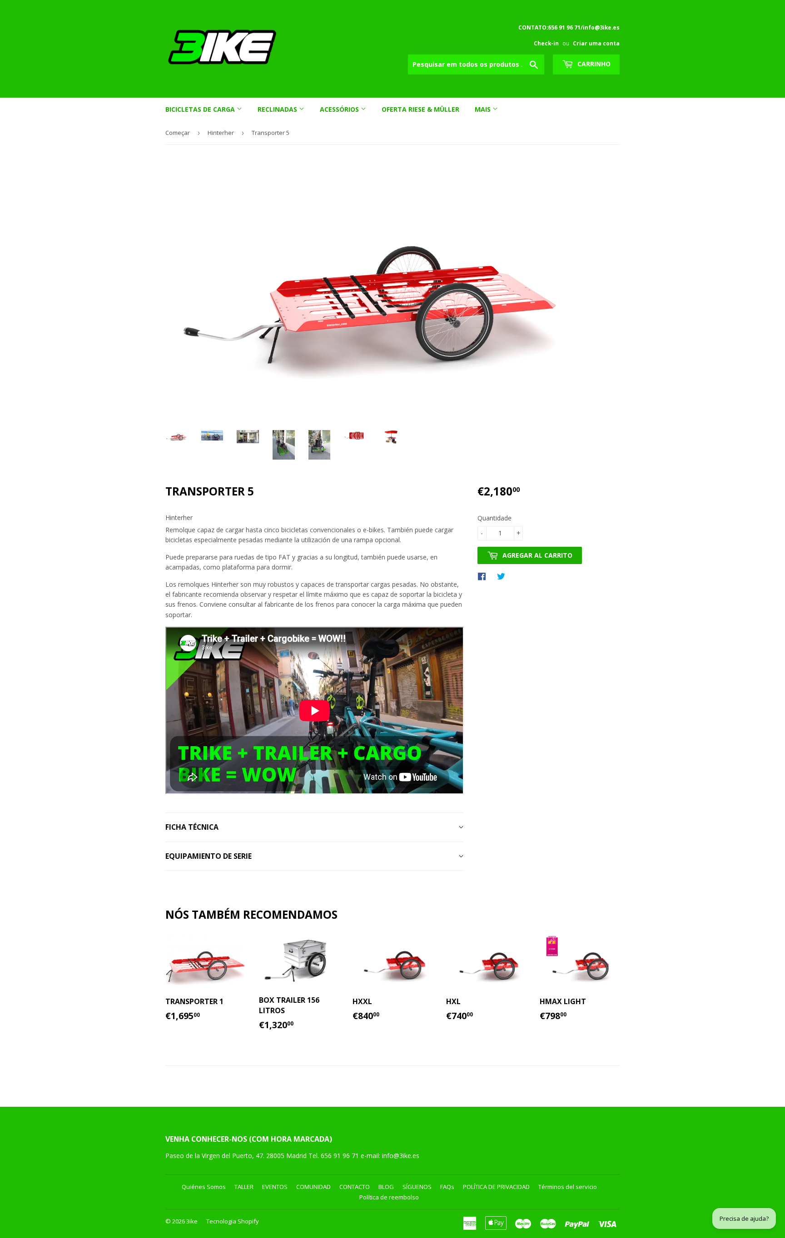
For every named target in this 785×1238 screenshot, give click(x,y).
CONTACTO (354, 1187)
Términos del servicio (567, 1187)
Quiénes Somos (204, 1187)
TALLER (243, 1187)
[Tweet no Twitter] (503, 576)
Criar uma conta (596, 43)
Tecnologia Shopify (232, 1221)
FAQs (447, 1187)
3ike (192, 1221)
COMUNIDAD (313, 1187)
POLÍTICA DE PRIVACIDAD (496, 1187)
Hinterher (221, 133)
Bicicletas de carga (201, 109)
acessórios (340, 109)
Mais (483, 109)
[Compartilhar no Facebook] (484, 576)
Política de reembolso (389, 1197)
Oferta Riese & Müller (420, 109)
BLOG (386, 1187)
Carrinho (593, 63)
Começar (177, 133)
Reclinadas (278, 109)
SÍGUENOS (417, 1187)
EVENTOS (275, 1187)
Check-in (546, 43)
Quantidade (494, 518)
